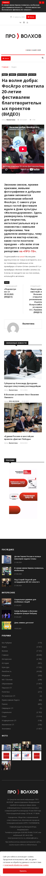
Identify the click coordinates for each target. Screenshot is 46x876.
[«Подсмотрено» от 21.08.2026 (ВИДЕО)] (6, 760)
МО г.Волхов (7, 679)
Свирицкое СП (7, 708)
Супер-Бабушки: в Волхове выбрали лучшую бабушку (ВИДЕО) (25, 613)
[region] (23, 863)
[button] (40, 2)
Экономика (6, 729)
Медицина (6, 675)
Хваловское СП (8, 724)
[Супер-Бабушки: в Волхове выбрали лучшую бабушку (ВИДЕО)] (7, 614)
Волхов (5, 651)
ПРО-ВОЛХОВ (14, 401)
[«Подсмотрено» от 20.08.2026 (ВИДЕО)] (36, 760)
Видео (14, 67)
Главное (12, 74)
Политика (6, 692)
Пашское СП (7, 688)
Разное (5, 704)
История (5, 663)
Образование (7, 684)
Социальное (7, 712)
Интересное (22, 74)
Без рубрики (7, 643)
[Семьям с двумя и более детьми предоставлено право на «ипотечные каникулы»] (36, 750)
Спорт (4, 716)
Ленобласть (6, 671)
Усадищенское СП (9, 720)
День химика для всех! (24, 623)
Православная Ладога (10, 700)
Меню (31, 17)
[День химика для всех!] (7, 625)
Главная (5, 67)
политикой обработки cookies (16, 865)
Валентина (11, 120)
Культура (32, 74)
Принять (23, 871)
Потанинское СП (8, 696)
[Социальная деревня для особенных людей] (7, 602)
